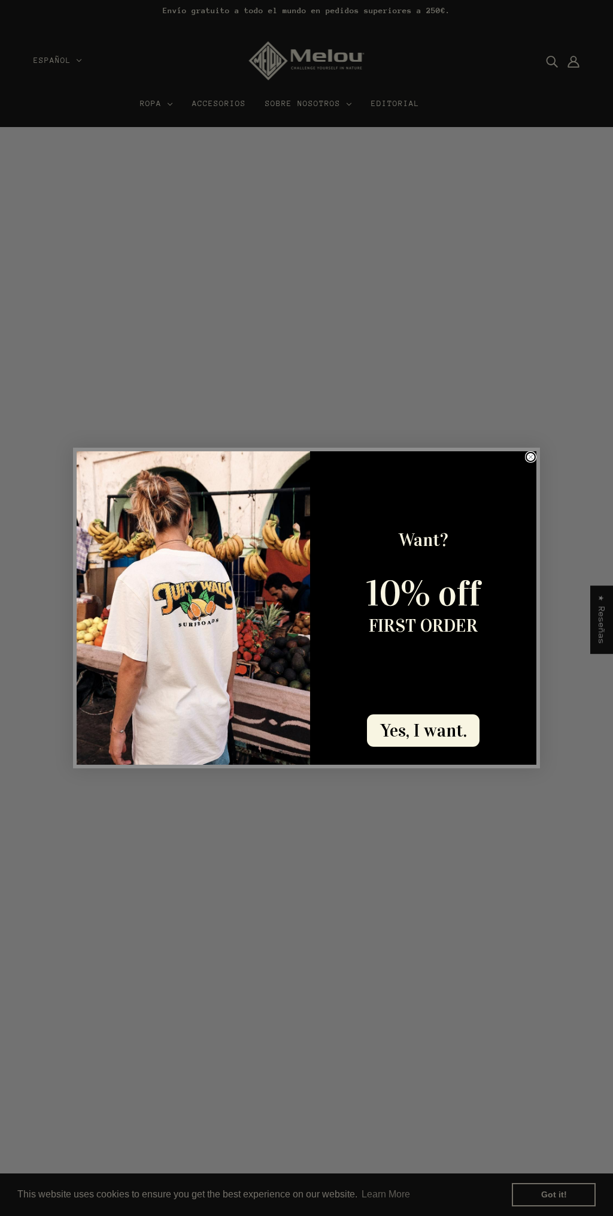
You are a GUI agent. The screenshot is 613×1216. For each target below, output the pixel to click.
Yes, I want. (423, 730)
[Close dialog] (530, 456)
